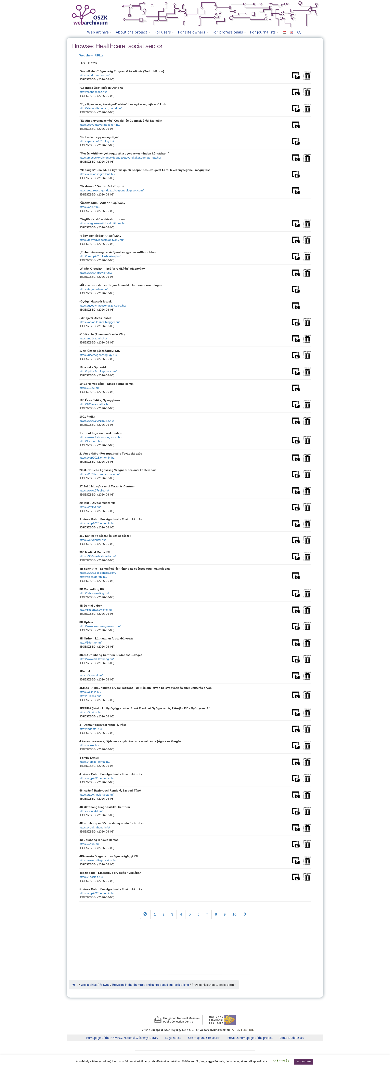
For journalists (263, 32)
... (77, 984)
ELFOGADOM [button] (304, 1061)
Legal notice (173, 1038)
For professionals (227, 32)
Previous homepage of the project (250, 1038)
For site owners (191, 32)
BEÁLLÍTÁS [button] (281, 1061)
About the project (131, 32)
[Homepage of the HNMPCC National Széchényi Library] (195, 1020)
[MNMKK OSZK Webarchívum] (89, 23)
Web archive (98, 32)
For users (162, 32)
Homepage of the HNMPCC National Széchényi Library (122, 1038)
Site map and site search (204, 1038)
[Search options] (300, 32)
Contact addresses (292, 1038)
